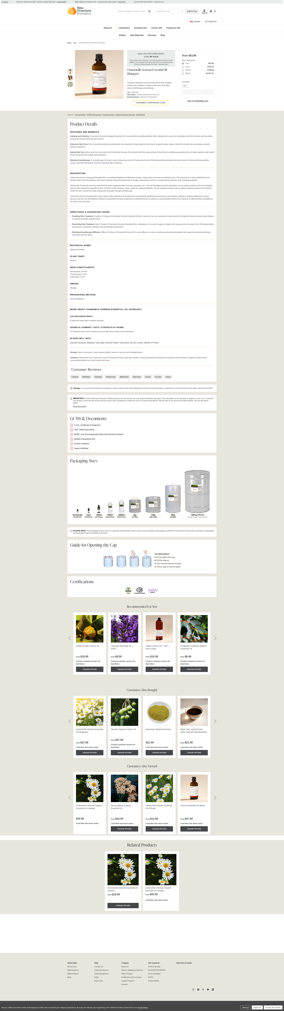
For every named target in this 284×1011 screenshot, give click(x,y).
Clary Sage (100, 342)
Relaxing (98, 377)
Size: (188, 60)
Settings (245, 1007)
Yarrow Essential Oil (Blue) (192, 805)
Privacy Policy (142, 1007)
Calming (74, 377)
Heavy (168, 377)
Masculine (137, 377)
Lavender (73, 342)
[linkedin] (213, 989)
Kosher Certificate (81, 444)
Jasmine (147, 342)
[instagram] (198, 989)
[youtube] (208, 989)
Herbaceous (111, 377)
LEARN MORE (46, 2)
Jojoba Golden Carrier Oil (87, 646)
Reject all (257, 1007)
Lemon (140, 342)
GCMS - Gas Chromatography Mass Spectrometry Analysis (98, 434)
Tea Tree (133, 342)
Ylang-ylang (124, 342)
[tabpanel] (123, 881)
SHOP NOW (107, 2)
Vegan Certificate (81, 448)
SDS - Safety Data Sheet (84, 430)
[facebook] (203, 989)
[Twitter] (193, 989)
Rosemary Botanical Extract (158, 729)
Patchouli (109, 342)
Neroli (116, 342)
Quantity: (186, 82)
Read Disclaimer (79, 406)
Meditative (86, 377)
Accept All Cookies (273, 1007)
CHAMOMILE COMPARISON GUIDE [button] (150, 103)
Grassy (148, 377)
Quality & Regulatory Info (84, 439)
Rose (156, 342)
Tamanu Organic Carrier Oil (123, 729)
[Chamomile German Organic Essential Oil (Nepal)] (161, 869)
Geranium (82, 342)
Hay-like (158, 377)
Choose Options (90, 669)
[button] (149, 11)
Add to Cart (192, 11)
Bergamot (91, 342)
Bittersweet (124, 377)
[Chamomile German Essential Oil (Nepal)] (123, 869)
